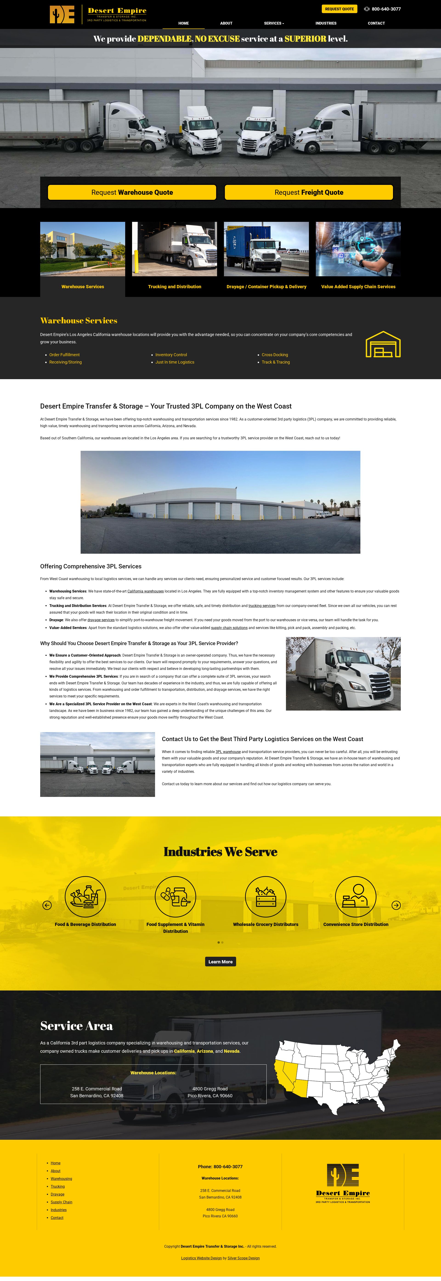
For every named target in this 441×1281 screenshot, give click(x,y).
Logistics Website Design (201, 1258)
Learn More (221, 962)
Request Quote (339, 9)
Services (272, 23)
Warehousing (61, 1179)
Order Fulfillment (64, 354)
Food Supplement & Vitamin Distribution (85, 928)
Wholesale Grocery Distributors (175, 924)
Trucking (58, 1186)
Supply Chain (61, 1202)
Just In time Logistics (174, 362)
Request (132, 192)
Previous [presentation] (45, 905)
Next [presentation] (395, 905)
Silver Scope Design (244, 1258)
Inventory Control (171, 354)
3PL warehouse (228, 752)
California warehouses (145, 591)
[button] (218, 942)
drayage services (101, 620)
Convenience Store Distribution (265, 924)
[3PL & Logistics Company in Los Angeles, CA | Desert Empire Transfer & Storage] (98, 14)
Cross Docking (275, 354)
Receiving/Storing (65, 362)
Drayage (57, 1194)
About (226, 23)
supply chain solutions (229, 628)
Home (183, 23)
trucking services (262, 606)
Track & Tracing (276, 362)
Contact (376, 23)
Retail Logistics (355, 924)
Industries (326, 23)
